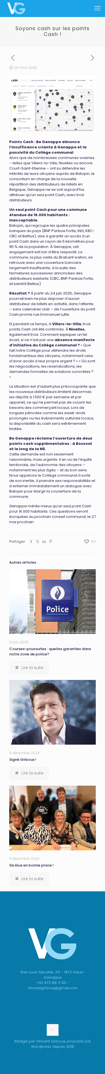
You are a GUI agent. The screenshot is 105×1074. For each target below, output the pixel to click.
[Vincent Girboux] (16, 8)
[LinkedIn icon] (52, 1054)
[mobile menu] (97, 8)
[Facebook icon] (47, 1054)
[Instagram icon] (58, 1054)
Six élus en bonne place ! (31, 865)
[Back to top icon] (53, 1030)
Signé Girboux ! (22, 759)
